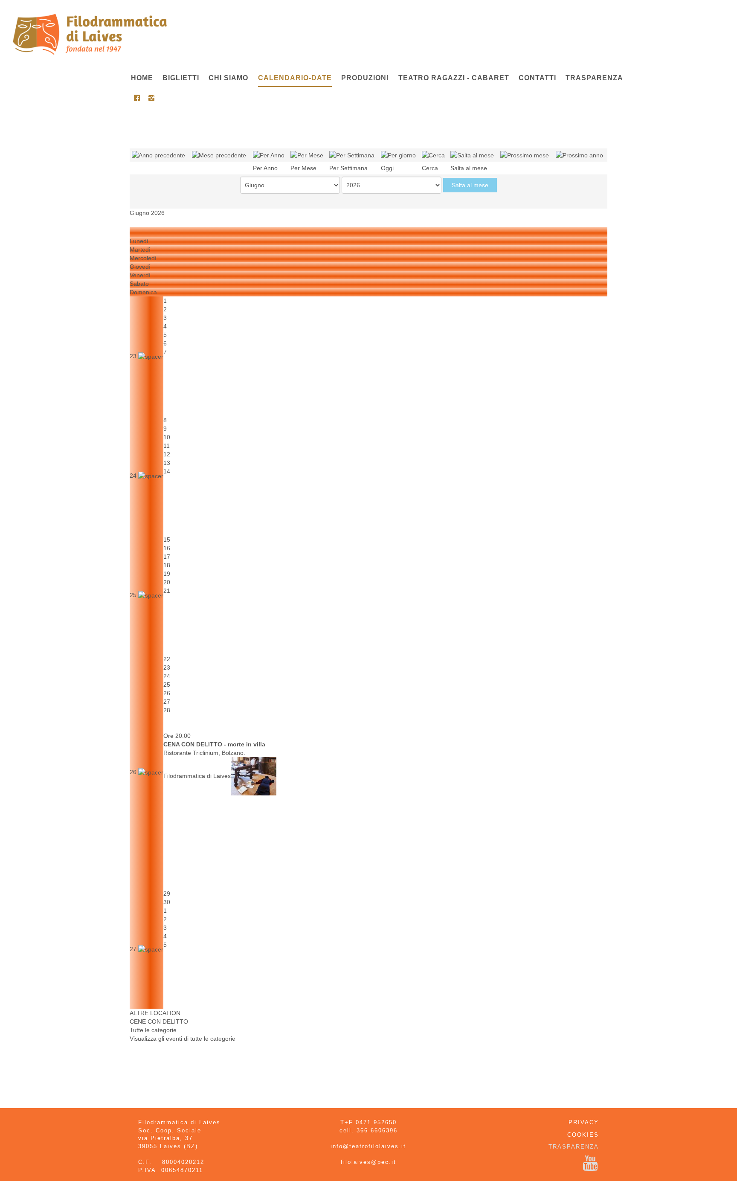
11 (166, 445)
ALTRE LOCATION (155, 1013)
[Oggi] (398, 154)
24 (134, 475)
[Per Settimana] (351, 154)
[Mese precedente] (219, 154)
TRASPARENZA (573, 1146)
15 (166, 539)
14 (166, 471)
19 (166, 573)
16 (166, 548)
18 (166, 565)
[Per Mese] (306, 154)
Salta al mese (470, 185)
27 (166, 701)
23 (134, 356)
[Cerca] (433, 154)
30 (166, 902)
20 (166, 582)
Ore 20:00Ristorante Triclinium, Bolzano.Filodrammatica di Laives (214, 755)
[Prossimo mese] (524, 154)
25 (134, 595)
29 (166, 893)
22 (166, 659)
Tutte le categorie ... (156, 1030)
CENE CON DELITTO (159, 1021)
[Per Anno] (268, 154)
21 (166, 590)
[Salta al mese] (472, 154)
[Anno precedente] (158, 154)
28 (166, 710)
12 (166, 454)
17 (166, 556)
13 (166, 462)
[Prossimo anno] (579, 154)
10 (166, 437)
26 (134, 772)
